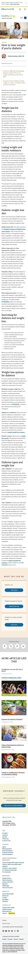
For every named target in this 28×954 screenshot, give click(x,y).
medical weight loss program (16, 432)
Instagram (15, 931)
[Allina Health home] (7, 9)
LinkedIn (9, 931)
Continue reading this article (11, 678)
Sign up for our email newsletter (13, 805)
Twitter (6, 931)
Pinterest (18, 931)
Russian (10, 939)
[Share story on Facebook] (4, 646)
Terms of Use (6, 923)
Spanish (21, 939)
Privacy (4, 920)
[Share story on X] (10, 646)
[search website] (19, 9)
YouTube (12, 931)
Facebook (3, 931)
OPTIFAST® (5, 302)
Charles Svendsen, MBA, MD (16, 56)
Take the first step (14, 606)
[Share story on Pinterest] (17, 646)
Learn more (14, 625)
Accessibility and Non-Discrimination (12, 927)
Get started (14, 590)
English (4, 939)
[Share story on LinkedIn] (23, 646)
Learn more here (14, 4)
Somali (16, 939)
